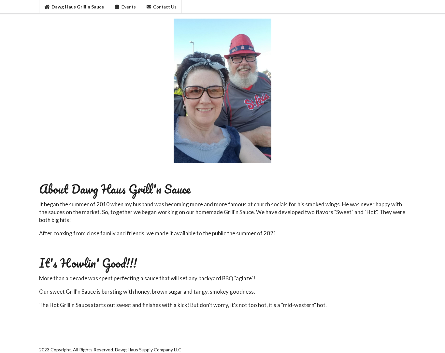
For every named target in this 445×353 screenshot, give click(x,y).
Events (129, 6)
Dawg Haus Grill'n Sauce (77, 6)
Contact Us (165, 6)
